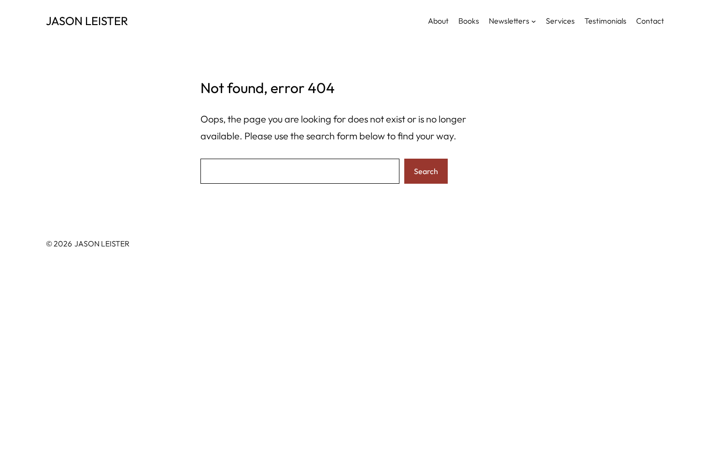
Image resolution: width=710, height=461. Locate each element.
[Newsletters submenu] (533, 20)
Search (426, 171)
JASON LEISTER (87, 21)
